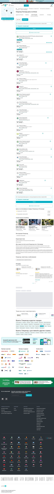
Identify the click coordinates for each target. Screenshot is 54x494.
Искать (34, 28)
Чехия (46, 332)
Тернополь (37, 326)
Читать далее (37, 279)
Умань (46, 326)
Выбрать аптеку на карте (8, 18)
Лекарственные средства (23, 8)
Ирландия (22, 332)
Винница (28, 322)
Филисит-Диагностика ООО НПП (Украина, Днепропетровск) (51, 36)
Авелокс (42, 133)
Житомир (36, 322)
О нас (39, 3)
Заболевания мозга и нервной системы (24, 259)
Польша (49, 332)
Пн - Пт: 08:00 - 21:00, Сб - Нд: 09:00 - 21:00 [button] (27, 151)
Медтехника (39, 416)
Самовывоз (25, 19)
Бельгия (17, 332)
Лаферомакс (45, 180)
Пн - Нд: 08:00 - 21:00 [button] (23, 57)
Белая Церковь (19, 322)
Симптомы (38, 429)
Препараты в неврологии (34, 8)
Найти (26, 5)
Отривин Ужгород (42, 313)
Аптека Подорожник (48, 117)
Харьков (49, 326)
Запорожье (41, 322)
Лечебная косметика (40, 413)
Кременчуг (26, 324)
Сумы (33, 326)
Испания (30, 334)
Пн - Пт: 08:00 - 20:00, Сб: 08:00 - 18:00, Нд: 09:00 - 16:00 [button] (29, 88)
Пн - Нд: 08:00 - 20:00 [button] (23, 47)
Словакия (37, 332)
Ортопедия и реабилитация (41, 418)
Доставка (18, 19)
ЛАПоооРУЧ (39, 423)
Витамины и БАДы (40, 411)
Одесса (17, 326)
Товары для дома (40, 421)
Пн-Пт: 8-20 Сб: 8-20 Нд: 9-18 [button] (25, 119)
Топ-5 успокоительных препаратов (47, 227)
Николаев (48, 324)
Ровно (30, 326)
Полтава (26, 326)
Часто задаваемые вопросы (32, 3)
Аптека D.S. (51, 70)
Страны (15, 410)
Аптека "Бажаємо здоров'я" (50, 94)
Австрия (26, 334)
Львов (44, 324)
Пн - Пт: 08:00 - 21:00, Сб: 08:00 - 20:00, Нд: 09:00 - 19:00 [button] (29, 72)
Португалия (32, 332)
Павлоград (22, 326)
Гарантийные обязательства (29, 408)
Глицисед (17, 9)
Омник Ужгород (24, 313)
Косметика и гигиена (40, 410)
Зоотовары (38, 424)
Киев (22, 324)
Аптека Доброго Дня (51, 149)
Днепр (32, 322)
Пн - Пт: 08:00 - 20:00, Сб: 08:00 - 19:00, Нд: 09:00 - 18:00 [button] (29, 104)
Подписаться (28, 395)
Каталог (13, 3)
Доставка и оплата (23, 3)
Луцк (41, 324)
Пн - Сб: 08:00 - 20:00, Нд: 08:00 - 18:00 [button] (26, 38)
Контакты (17, 3)
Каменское (18, 324)
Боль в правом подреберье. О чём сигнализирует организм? (34, 227)
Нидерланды (27, 332)
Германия (18, 334)
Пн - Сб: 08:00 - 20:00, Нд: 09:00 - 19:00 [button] (26, 190)
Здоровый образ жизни (41, 426)
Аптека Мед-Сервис (46, 63)
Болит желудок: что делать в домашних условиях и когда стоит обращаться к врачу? (21, 227)
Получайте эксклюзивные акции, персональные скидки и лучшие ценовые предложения (21, 392)
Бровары (24, 322)
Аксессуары (39, 428)
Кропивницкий (36, 324)
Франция (41, 332)
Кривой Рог (31, 324)
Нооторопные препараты (45, 8)
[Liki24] (3, 486)
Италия (22, 334)
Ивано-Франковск (47, 322)
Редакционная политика (28, 410)
